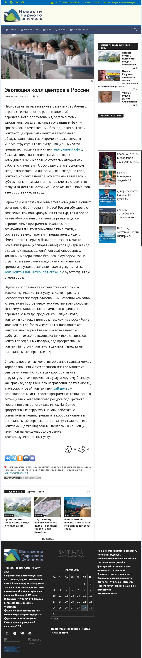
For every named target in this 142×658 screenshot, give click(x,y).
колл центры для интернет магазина (32, 272)
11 (60, 595)
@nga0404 (36, 614)
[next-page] (89, 492)
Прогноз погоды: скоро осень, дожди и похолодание (16, 522)
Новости (9, 515)
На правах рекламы (30, 478)
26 (66, 607)
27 (72, 607)
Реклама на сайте (107, 593)
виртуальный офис (67, 149)
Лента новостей (31, 30)
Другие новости (36, 491)
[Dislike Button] (81, 449)
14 (78, 595)
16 (90, 595)
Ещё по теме (14, 491)
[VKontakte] (17, 2)
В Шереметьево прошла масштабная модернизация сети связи (77, 524)
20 (72, 601)
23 (90, 601)
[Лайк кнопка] (68, 449)
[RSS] (5, 2)
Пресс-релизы (72, 515)
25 (60, 607)
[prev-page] (85, 492)
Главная (12, 30)
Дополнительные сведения (21, 618)
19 (66, 601)
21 (78, 601)
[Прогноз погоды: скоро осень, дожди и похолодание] (17, 507)
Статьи (48, 30)
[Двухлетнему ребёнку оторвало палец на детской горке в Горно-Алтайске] (47, 507)
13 (72, 595)
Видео (38, 515)
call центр (61, 388)
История (61, 30)
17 (54, 601)
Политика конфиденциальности (114, 578)
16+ (93, 30)
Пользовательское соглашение (114, 574)
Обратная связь (80, 30)
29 (84, 607)
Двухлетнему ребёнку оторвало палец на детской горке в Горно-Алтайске (45, 526)
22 (84, 601)
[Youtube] (23, 2)
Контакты (102, 582)
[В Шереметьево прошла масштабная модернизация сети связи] (77, 507)
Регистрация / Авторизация (120, 2)
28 (78, 607)
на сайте (63, 632)
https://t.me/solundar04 (16, 472)
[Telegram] (11, 2)
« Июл (54, 618)
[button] (135, 30)
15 (84, 595)
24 (54, 607)
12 (66, 595)
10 (54, 595)
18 (60, 601)
